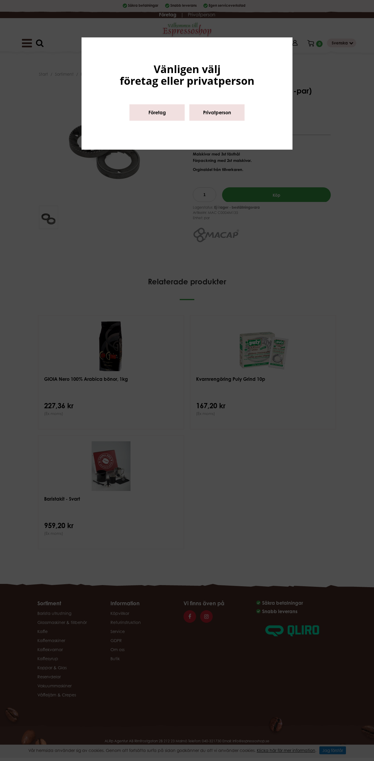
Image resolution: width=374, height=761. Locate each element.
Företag (157, 112)
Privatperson (217, 112)
